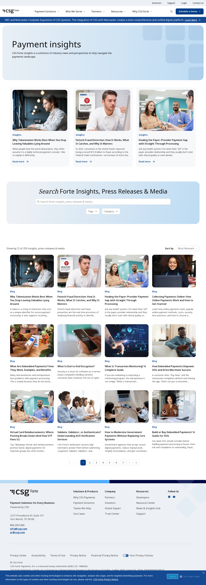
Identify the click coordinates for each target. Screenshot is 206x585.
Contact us (198, 3)
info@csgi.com (18, 528)
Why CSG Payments (84, 497)
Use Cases (79, 513)
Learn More (191, 20)
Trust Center (112, 513)
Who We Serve (74, 11)
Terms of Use (57, 555)
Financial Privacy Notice (104, 555)
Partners (96, 11)
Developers (142, 497)
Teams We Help (82, 508)
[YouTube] (174, 497)
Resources (117, 11)
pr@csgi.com (17, 532)
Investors (156, 3)
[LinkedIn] (169, 497)
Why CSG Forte (140, 11)
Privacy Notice (78, 555)
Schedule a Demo (188, 11)
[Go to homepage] (10, 11)
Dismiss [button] (173, 576)
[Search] (171, 11)
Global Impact (113, 508)
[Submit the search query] (38, 202)
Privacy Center (18, 555)
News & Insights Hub (148, 508)
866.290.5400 (17, 525)
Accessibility (38, 555)
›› (136, 462)
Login (184, 3)
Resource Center (145, 503)
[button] (189, 576)
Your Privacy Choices (141, 555)
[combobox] (188, 248)
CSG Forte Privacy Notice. (106, 579)
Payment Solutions (45, 11)
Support (171, 3)
